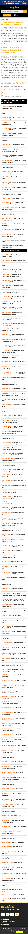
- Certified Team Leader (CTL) (14, 198)
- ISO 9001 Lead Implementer (13, 842)
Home (2, 19)
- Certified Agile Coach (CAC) (14, 260)
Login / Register (7, 15)
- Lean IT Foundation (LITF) (13, 895)
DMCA (18, 909)
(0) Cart (16, 15)
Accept (19, 931)
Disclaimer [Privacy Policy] (10, 909)
